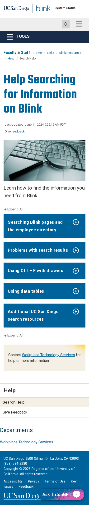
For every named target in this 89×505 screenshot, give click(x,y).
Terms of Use (55, 481)
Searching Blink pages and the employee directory (35, 226)
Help (11, 58)
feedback (18, 131)
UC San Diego (14, 10)
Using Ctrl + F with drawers (35, 270)
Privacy (33, 481)
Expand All (15, 209)
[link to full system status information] (81, 8)
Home (37, 53)
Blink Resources (70, 53)
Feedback (26, 487)
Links (50, 53)
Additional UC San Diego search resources (33, 315)
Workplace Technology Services (48, 355)
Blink (38, 15)
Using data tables (26, 291)
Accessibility (13, 481)
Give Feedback (15, 412)
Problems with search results (38, 250)
